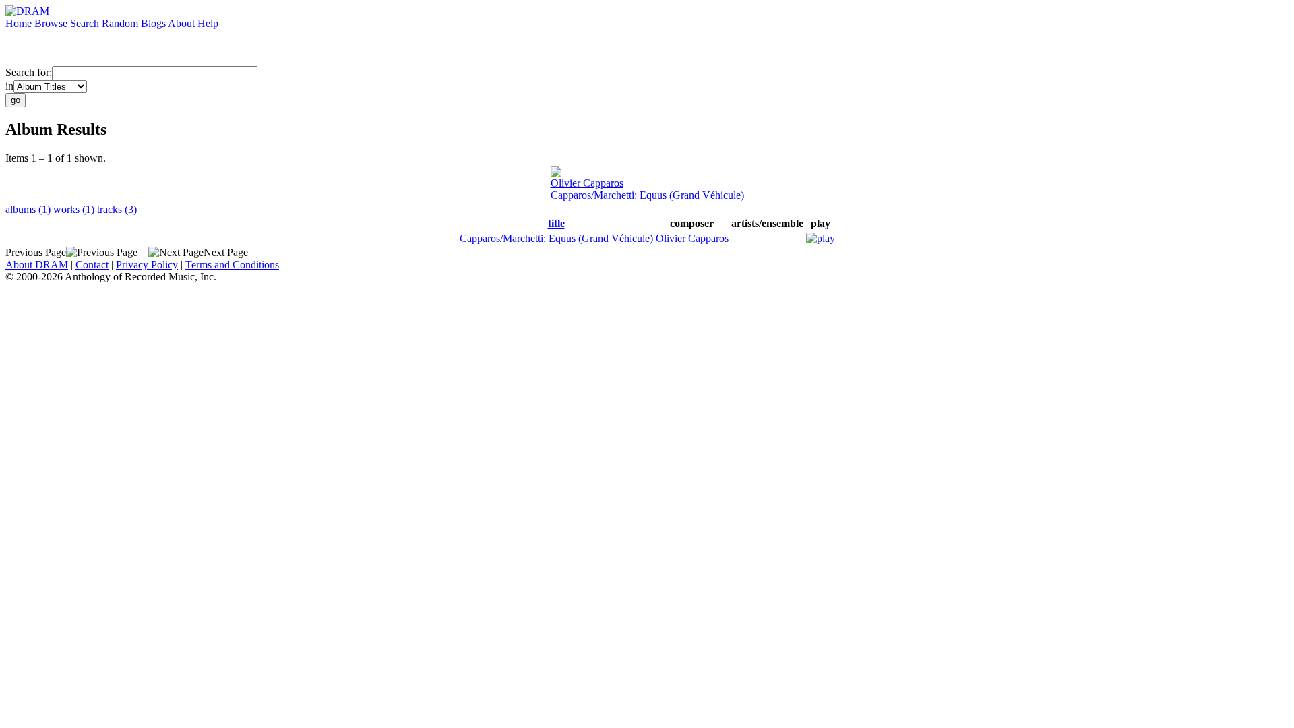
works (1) (73, 209)
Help (207, 23)
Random (121, 23)
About (182, 23)
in (9, 86)
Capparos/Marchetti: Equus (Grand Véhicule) (647, 195)
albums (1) (28, 209)
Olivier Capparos (587, 183)
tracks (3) (117, 209)
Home (19, 23)
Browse (52, 23)
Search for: (28, 72)
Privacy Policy (147, 264)
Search (86, 23)
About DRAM (36, 264)
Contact (92, 264)
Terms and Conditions (232, 264)
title (556, 223)
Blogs (154, 23)
